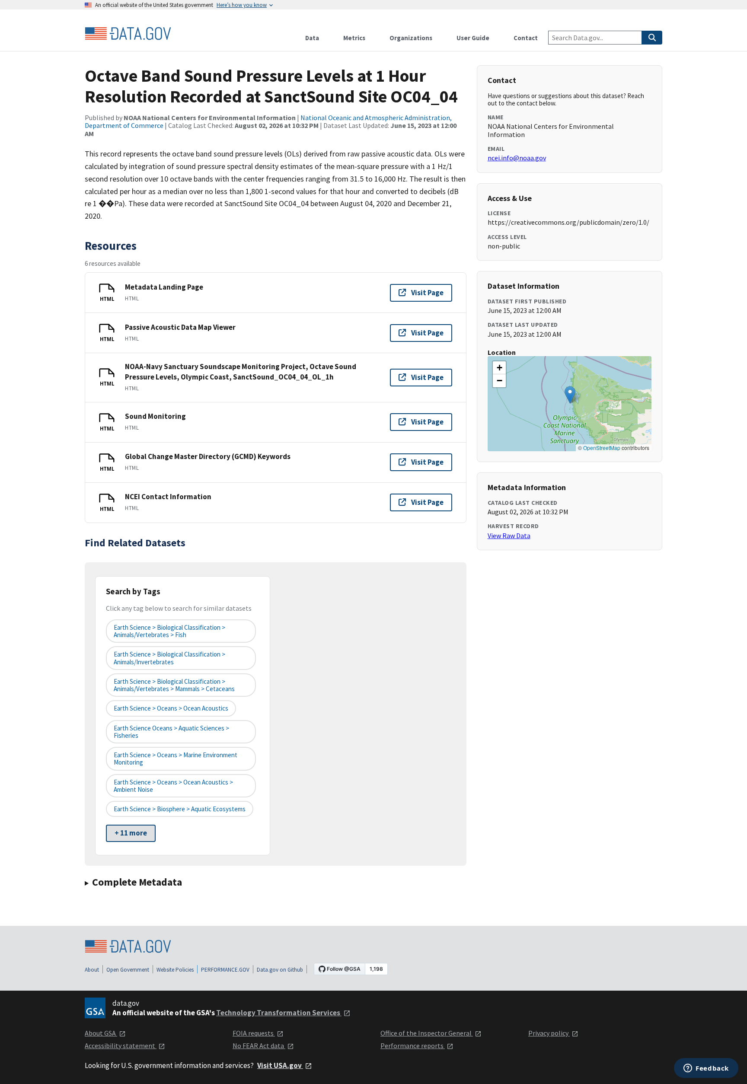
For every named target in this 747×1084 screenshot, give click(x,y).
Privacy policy (549, 1033)
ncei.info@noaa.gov (517, 157)
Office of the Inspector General (426, 1033)
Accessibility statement (120, 1045)
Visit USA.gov (280, 1065)
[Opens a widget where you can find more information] (706, 1069)
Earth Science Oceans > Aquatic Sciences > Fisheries (171, 732)
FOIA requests (254, 1033)
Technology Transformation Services (279, 1012)
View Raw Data (509, 535)
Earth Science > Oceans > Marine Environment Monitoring (175, 758)
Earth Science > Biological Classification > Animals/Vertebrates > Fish (169, 631)
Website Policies (175, 969)
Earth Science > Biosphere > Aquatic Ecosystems (180, 809)
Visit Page (427, 292)
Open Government (127, 969)
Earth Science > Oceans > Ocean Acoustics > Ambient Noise (173, 786)
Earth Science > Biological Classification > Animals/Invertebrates (169, 658)
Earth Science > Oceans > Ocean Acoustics (171, 708)
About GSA (101, 1033)
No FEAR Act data (259, 1045)
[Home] (128, 33)
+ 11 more (131, 833)
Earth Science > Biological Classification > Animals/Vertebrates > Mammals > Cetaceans (174, 685)
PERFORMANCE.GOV (225, 969)
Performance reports (412, 1045)
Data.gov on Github (280, 969)
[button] (570, 395)
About (92, 969)
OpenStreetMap (601, 447)
